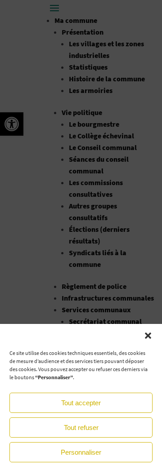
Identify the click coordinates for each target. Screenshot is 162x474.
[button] (148, 335)
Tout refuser (81, 427)
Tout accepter (81, 403)
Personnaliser (81, 452)
